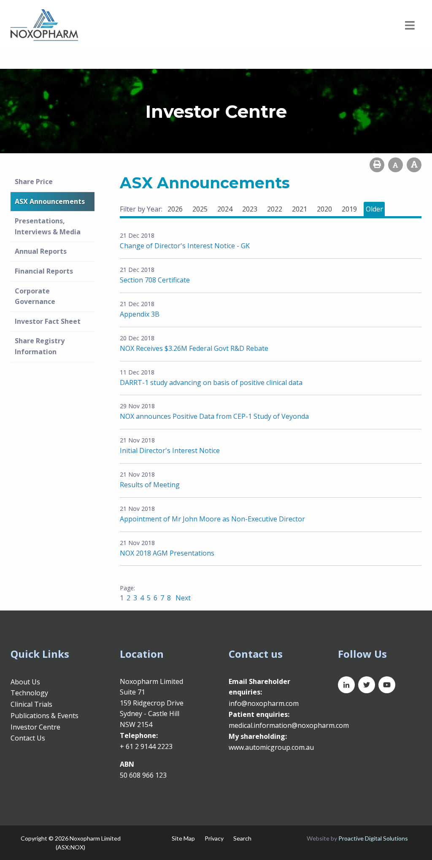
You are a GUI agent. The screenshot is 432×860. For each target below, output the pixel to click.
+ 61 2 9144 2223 (146, 746)
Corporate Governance (35, 296)
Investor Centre (35, 727)
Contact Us (28, 738)
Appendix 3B (139, 314)
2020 (324, 209)
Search (242, 838)
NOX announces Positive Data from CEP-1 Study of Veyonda (214, 416)
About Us (25, 681)
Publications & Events (44, 715)
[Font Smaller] (395, 164)
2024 (224, 209)
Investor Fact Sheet (48, 321)
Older (374, 209)
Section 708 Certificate (155, 280)
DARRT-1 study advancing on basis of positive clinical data (211, 382)
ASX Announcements (50, 201)
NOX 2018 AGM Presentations (167, 553)
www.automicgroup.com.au (271, 747)
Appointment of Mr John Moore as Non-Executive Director (212, 519)
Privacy (214, 838)
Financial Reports (44, 271)
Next (182, 597)
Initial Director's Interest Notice (170, 450)
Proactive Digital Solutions (373, 838)
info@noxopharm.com (264, 703)
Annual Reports (41, 251)
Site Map (183, 838)
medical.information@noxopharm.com (289, 725)
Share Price (34, 181)
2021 (299, 209)
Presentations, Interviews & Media (48, 226)
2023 (249, 209)
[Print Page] (377, 164)
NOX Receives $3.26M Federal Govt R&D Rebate (194, 348)
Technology (29, 692)
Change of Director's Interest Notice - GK (185, 245)
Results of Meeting (150, 484)
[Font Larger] (414, 164)
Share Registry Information (40, 346)
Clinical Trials (31, 704)
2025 (200, 209)
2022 (274, 209)
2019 (349, 209)
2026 (175, 209)
